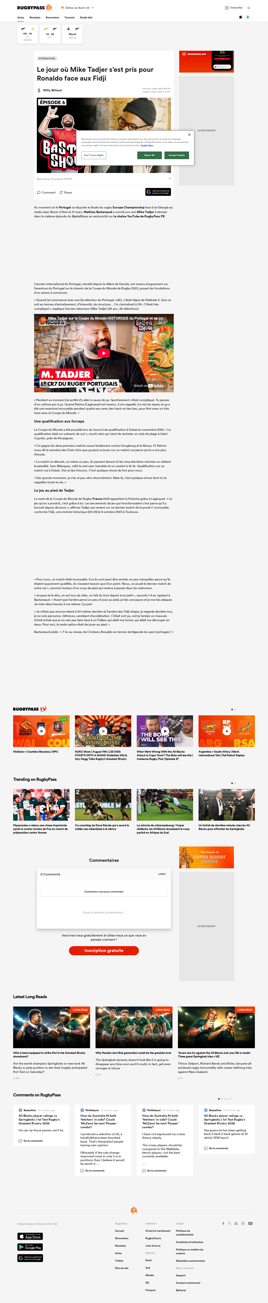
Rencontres (52, 17)
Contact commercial (188, 1283)
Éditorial (181, 1290)
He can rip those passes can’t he (41, 1130)
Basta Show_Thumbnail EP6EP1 (54, 179)
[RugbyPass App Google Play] (53, 1247)
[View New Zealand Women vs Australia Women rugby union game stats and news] (27, 34)
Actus (20, 17)
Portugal (65, 207)
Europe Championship (129, 207)
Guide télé (86, 17)
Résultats (35, 17)
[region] (135, 148)
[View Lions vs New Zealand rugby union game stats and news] (72, 34)
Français (150, 1290)
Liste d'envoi (152, 1246)
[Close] (189, 135)
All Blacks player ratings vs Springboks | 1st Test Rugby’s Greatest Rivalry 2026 (39, 1119)
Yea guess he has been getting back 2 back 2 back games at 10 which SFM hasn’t (226, 1133)
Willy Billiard (52, 90)
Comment (48, 192)
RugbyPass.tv (153, 1238)
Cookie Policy (147, 145)
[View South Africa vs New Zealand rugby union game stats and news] (50, 34)
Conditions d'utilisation (189, 1242)
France (97, 499)
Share (68, 192)
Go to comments (31, 1141)
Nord (148, 1260)
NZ (147, 1282)
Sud (147, 1268)
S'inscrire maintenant (157, 1231)
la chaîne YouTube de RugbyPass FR (139, 216)
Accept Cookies (177, 155)
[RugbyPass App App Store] (53, 1237)
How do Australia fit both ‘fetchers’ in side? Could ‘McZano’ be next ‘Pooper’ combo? (98, 1121)
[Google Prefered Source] (156, 192)
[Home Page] (34, 7)
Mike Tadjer (145, 212)
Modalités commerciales (190, 1261)
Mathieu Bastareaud (98, 212)
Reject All (150, 155)
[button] (51, 1043)
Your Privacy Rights (94, 155)
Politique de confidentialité (184, 1232)
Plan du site (122, 1268)
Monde (149, 1275)
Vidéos (119, 1260)
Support (180, 1275)
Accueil (119, 1231)
